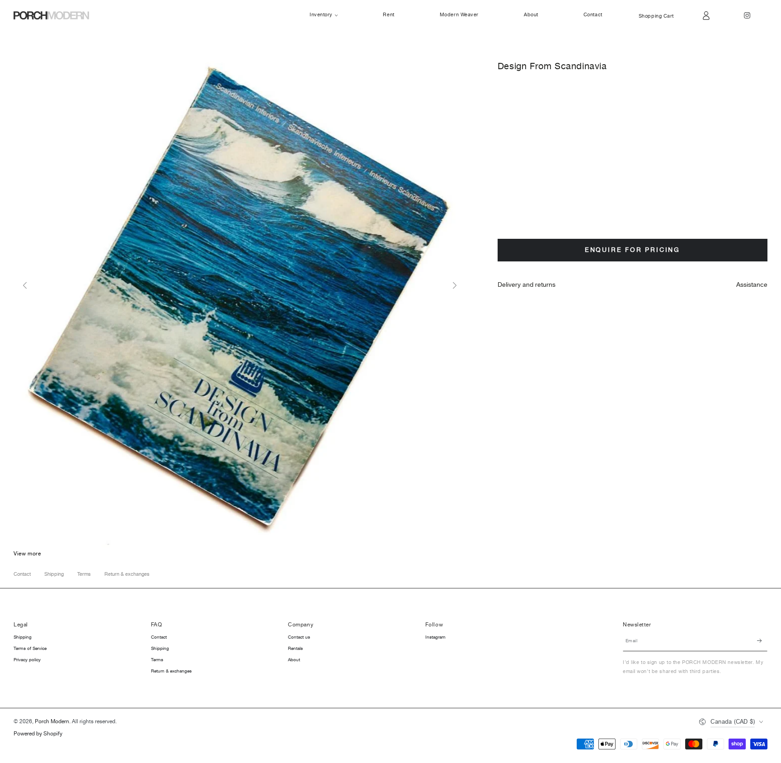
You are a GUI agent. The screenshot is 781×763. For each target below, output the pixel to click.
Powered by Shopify (38, 734)
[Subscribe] (762, 641)
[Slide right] (454, 286)
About (294, 659)
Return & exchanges (127, 574)
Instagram (435, 637)
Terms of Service (30, 648)
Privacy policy (27, 659)
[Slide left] (25, 286)
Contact (22, 574)
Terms (84, 574)
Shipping (54, 574)
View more (27, 554)
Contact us (299, 637)
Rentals (295, 648)
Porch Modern (52, 721)
